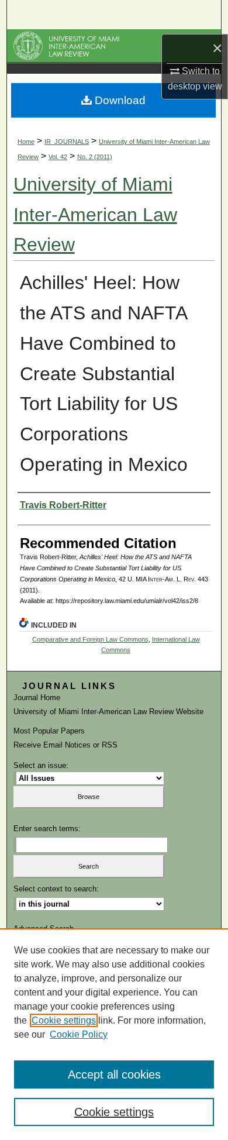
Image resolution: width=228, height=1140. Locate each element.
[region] (114, 1034)
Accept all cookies (114, 1074)
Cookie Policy (79, 1034)
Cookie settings (64, 1020)
